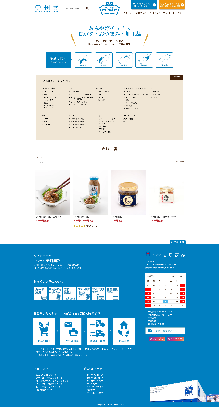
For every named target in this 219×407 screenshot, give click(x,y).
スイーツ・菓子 (48, 88)
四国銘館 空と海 (156, 324)
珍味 (127, 100)
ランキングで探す (95, 387)
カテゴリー (128, 13)
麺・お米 (100, 88)
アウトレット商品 (95, 393)
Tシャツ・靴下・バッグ (106, 119)
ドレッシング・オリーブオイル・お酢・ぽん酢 (82, 98)
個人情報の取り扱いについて (161, 311)
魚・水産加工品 (131, 103)
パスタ (100, 97)
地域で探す (141, 13)
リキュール (47, 124)
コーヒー (156, 97)
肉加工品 (129, 106)
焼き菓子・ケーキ (50, 97)
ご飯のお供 (130, 91)
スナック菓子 (48, 100)
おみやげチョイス (95, 375)
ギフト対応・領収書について (49, 384)
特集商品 (91, 390)
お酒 (43, 116)
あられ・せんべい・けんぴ (53, 94)
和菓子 (46, 103)
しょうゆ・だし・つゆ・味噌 (81, 94)
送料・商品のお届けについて (49, 378)
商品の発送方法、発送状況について (52, 381)
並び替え (38, 158)
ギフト (180, 13)
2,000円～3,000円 (77, 119)
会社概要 (152, 320)
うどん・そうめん (104, 91)
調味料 (71, 88)
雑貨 (98, 116)
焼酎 (45, 121)
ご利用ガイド (154, 13)
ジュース (156, 91)
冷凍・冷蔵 (128, 119)
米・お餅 (101, 100)
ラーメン (101, 94)
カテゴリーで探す (95, 381)
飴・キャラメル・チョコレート (50, 106)
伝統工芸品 (102, 126)
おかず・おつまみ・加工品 (135, 88)
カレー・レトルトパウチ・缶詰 (137, 94)
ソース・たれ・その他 (79, 102)
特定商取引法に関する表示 (160, 314)
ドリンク (155, 88)
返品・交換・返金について (48, 387)
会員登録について (44, 390)
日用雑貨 (101, 129)
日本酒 (46, 119)
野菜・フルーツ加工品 (133, 108)
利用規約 (152, 317)
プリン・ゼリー (49, 91)
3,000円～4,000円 (77, 121)
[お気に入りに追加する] (67, 212)
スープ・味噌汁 (131, 97)
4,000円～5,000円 (77, 124)
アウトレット (169, 13)
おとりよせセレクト (96, 378)
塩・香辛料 (75, 91)
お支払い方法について (46, 375)
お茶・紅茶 (157, 94)
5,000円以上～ (76, 127)
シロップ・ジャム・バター (80, 105)
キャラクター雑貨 (104, 132)
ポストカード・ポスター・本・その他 (107, 122)
